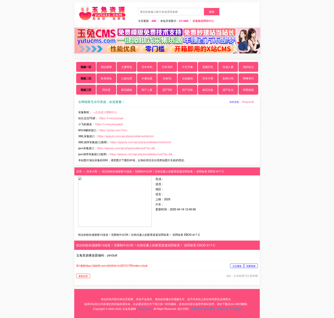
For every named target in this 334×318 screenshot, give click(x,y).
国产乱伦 (228, 90)
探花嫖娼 (126, 90)
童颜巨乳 (207, 67)
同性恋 (106, 90)
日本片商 (207, 78)
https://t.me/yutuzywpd (109, 124)
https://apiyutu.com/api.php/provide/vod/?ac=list (126, 148)
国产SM (167, 90)
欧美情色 (106, 78)
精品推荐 (106, 67)
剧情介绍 (228, 78)
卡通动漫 (146, 78)
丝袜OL (167, 78)
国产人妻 (146, 90)
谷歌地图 (235, 309)
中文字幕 (187, 67)
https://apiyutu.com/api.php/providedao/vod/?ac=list (141, 154)
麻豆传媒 (207, 90)
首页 (79, 171)
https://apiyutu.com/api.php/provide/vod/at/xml (125, 136)
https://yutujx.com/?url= (113, 130)
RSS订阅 (222, 309)
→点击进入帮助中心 (105, 112)
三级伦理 (126, 78)
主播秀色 (126, 67)
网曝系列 (248, 78)
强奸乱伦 (248, 67)
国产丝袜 (187, 90)
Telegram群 (248, 101)
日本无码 (167, 67)
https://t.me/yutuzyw (111, 118)
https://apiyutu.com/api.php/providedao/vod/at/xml (140, 142)
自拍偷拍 (187, 78)
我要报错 (251, 265)
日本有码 (146, 67)
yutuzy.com (144, 309)
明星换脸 (248, 90)
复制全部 (83, 276)
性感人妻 (228, 67)
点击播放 (237, 265)
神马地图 (209, 309)
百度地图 (196, 309)
